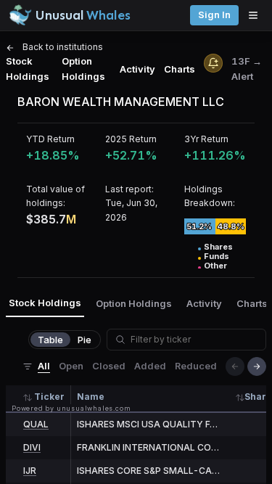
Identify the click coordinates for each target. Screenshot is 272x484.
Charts (179, 69)
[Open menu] (256, 15)
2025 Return (131, 139)
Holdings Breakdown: (209, 196)
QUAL (36, 424)
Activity (137, 69)
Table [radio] (50, 339)
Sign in (214, 14)
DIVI (32, 447)
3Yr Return (206, 139)
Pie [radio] (84, 339)
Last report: (129, 189)
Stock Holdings (27, 68)
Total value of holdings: (55, 196)
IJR (29, 470)
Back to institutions (61, 46)
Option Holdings (83, 68)
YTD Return (50, 139)
